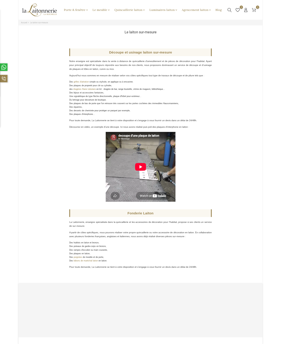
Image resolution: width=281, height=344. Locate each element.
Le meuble (101, 10)
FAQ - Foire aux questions (93, 319)
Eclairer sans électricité (132, 309)
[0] (238, 10)
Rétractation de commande (174, 324)
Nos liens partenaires (131, 314)
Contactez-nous (89, 324)
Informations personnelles (174, 299)
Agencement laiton (197, 10)
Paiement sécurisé (90, 299)
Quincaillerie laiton (130, 10)
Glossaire (126, 324)
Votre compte (170, 292)
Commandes (168, 304)
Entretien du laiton (130, 304)
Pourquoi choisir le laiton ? (134, 299)
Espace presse (129, 319)
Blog (218, 10)
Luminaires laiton (163, 10)
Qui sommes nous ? (91, 309)
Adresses (166, 314)
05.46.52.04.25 (31, 326)
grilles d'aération (81, 82)
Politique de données (91, 304)
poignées (78, 257)
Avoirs (165, 309)
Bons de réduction (170, 319)
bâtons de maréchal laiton (86, 260)
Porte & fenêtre (76, 10)
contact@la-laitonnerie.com (37, 331)
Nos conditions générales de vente (97, 314)
